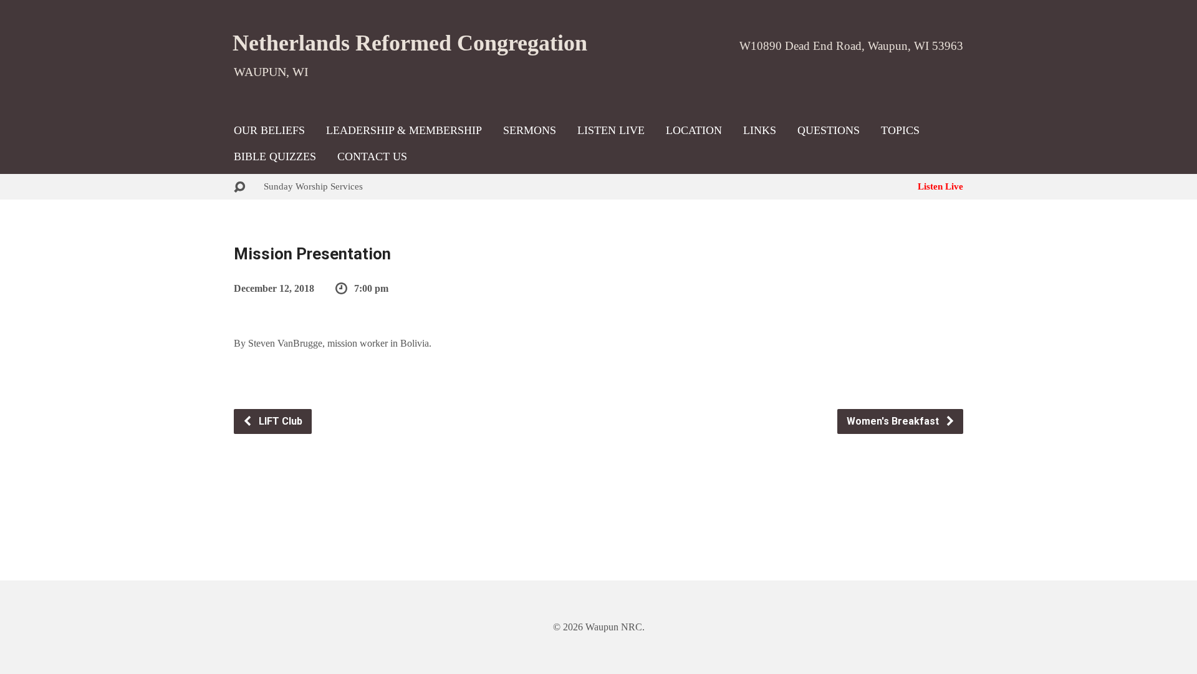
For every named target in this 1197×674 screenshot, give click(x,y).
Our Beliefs (269, 130)
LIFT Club (279, 421)
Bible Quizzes (275, 156)
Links (759, 130)
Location (694, 130)
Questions (828, 130)
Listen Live (611, 130)
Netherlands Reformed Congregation (410, 43)
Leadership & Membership (404, 130)
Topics (900, 130)
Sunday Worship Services (313, 186)
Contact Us (372, 156)
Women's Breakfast (894, 421)
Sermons (529, 130)
